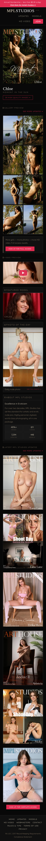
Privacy (23, 829)
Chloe (8, 88)
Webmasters (23, 822)
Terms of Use (31, 826)
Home (12, 819)
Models (36, 16)
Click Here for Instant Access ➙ (23, 5)
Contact (37, 822)
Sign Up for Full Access (20, 249)
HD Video (24, 21)
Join (38, 21)
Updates (23, 16)
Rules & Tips (14, 826)
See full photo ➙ (34, 389)
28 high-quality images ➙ (18, 97)
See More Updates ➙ (33, 111)
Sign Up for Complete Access (23, 807)
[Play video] (23, 273)
